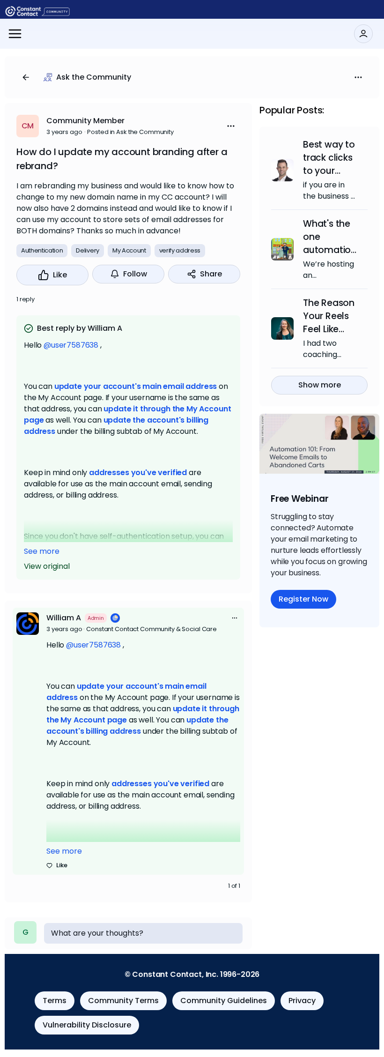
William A (63, 617)
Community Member (85, 120)
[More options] (234, 618)
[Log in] (363, 33)
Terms (54, 1000)
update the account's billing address (137, 726)
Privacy (302, 1000)
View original (47, 566)
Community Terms (123, 1000)
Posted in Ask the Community (130, 131)
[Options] (358, 77)
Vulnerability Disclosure (87, 1025)
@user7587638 (71, 345)
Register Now (303, 599)
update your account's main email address (135, 386)
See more (41, 551)
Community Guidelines (223, 1000)
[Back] (25, 77)
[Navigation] (14, 33)
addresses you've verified (138, 472)
